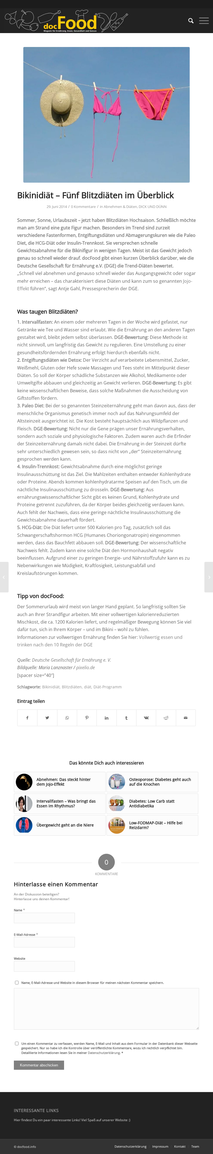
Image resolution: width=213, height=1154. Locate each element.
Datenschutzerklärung (104, 1053)
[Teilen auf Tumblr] (126, 718)
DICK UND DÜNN (153, 206)
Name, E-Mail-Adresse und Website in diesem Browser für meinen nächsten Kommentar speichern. (92, 983)
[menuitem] (188, 20)
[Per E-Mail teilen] (186, 718)
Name (19, 909)
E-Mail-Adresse (26, 934)
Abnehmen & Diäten (120, 206)
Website (19, 958)
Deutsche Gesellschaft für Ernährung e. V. (71, 660)
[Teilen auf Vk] (146, 718)
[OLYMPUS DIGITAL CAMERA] (106, 115)
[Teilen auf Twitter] (47, 718)
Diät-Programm (107, 686)
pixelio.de (85, 667)
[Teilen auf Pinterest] (87, 718)
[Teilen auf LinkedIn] (106, 718)
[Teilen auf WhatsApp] (67, 718)
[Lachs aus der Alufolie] (4, 577)
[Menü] (201, 20)
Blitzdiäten (72, 686)
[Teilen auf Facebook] (27, 718)
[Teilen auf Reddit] (166, 718)
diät (87, 686)
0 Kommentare (83, 206)
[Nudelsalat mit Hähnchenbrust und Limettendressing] (208, 577)
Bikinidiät (51, 686)
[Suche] (188, 20)
